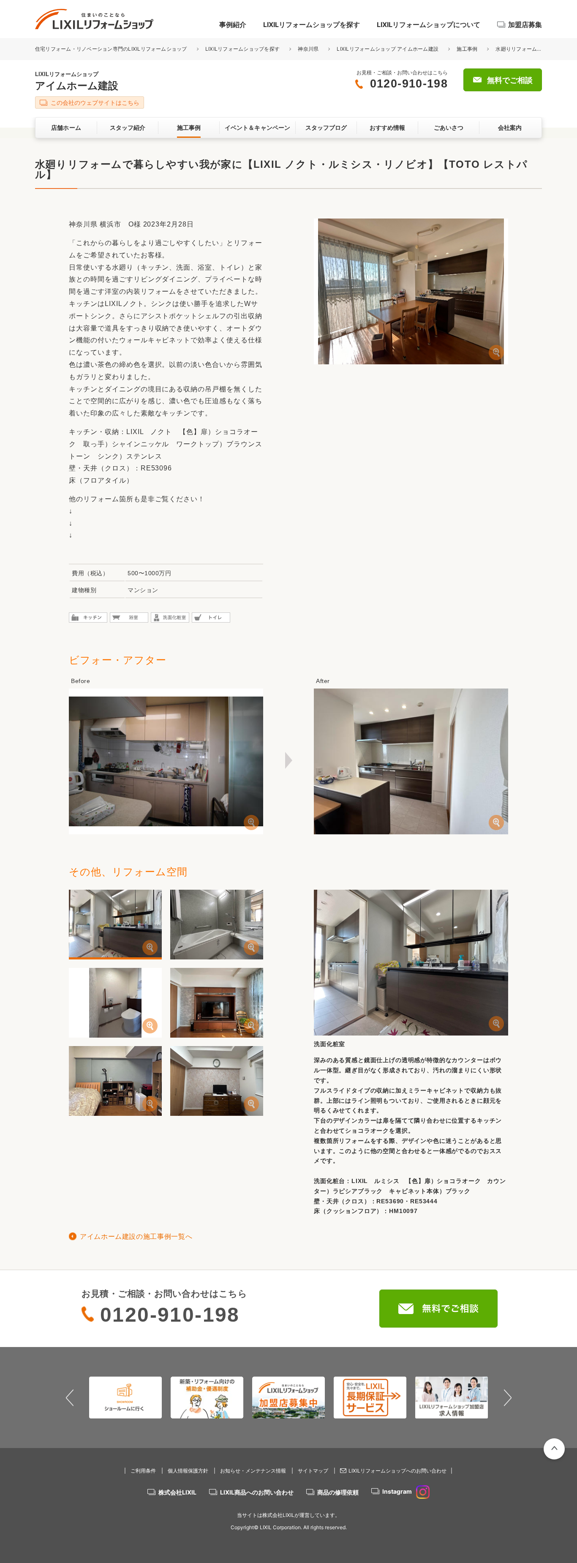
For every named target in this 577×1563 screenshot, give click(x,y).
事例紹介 (232, 24)
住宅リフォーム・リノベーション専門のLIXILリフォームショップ (111, 49)
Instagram (397, 1491)
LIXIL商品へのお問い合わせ (257, 1492)
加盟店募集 (525, 24)
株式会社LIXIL (177, 1492)
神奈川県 (308, 49)
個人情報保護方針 (188, 1470)
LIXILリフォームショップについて (428, 24)
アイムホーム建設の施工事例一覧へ (136, 1236)
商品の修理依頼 (338, 1492)
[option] (125, 1397)
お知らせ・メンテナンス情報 (253, 1470)
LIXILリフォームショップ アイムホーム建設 (387, 49)
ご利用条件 (143, 1470)
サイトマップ (313, 1470)
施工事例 (467, 49)
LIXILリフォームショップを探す (311, 24)
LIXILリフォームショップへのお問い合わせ (397, 1470)
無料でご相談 (510, 80)
